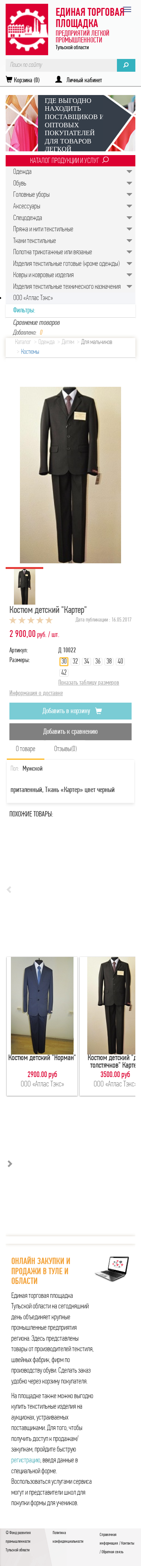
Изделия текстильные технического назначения (67, 287)
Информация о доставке (36, 693)
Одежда (22, 172)
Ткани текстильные (34, 241)
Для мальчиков (96, 342)
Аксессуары (26, 206)
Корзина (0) (25, 80)
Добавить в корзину (67, 711)
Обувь (19, 183)
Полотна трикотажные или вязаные (52, 252)
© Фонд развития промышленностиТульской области (18, 1541)
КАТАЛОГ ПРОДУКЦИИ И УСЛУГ (64, 161)
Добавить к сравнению (70, 732)
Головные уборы (31, 195)
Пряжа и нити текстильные (43, 229)
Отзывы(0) (65, 749)
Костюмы (30, 352)
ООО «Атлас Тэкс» (33, 298)
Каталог (23, 342)
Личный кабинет (82, 80)
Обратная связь (112, 1552)
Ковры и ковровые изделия (43, 275)
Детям (68, 342)
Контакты (127, 1543)
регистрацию (25, 1460)
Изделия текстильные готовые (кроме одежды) (66, 264)
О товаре (25, 749)
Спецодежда (27, 218)
